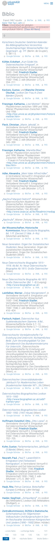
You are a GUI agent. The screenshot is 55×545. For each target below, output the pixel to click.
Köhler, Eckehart (11, 61)
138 (6, 538)
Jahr (20, 23)
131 (46, 531)
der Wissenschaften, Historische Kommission (20, 229)
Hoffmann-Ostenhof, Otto (16, 420)
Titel (10, 23)
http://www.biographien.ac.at (22, 284)
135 (30, 535)
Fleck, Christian (10, 124)
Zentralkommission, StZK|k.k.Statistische (25, 511)
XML (40, 20)
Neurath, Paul (9, 457)
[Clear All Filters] (32, 29)
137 (45, 535)
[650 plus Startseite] (27, 3)
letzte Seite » (42, 538)
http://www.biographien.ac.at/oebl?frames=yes (25, 400)
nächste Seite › (26, 538)
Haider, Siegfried (11, 498)
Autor (4, 23)
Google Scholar (13, 56)
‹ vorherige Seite (27, 531)
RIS (48, 20)
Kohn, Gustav (9, 446)
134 (22, 535)
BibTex (30, 20)
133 (14, 535)
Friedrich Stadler (28, 72)
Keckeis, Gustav (11, 89)
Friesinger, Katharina (13, 103)
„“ (22, 63)
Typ (14, 23)
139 (13, 538)
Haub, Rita (7, 486)
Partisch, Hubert (11, 318)
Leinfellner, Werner (12, 292)
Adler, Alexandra (11, 173)
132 (7, 535)
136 (38, 535)
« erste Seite (10, 531)
